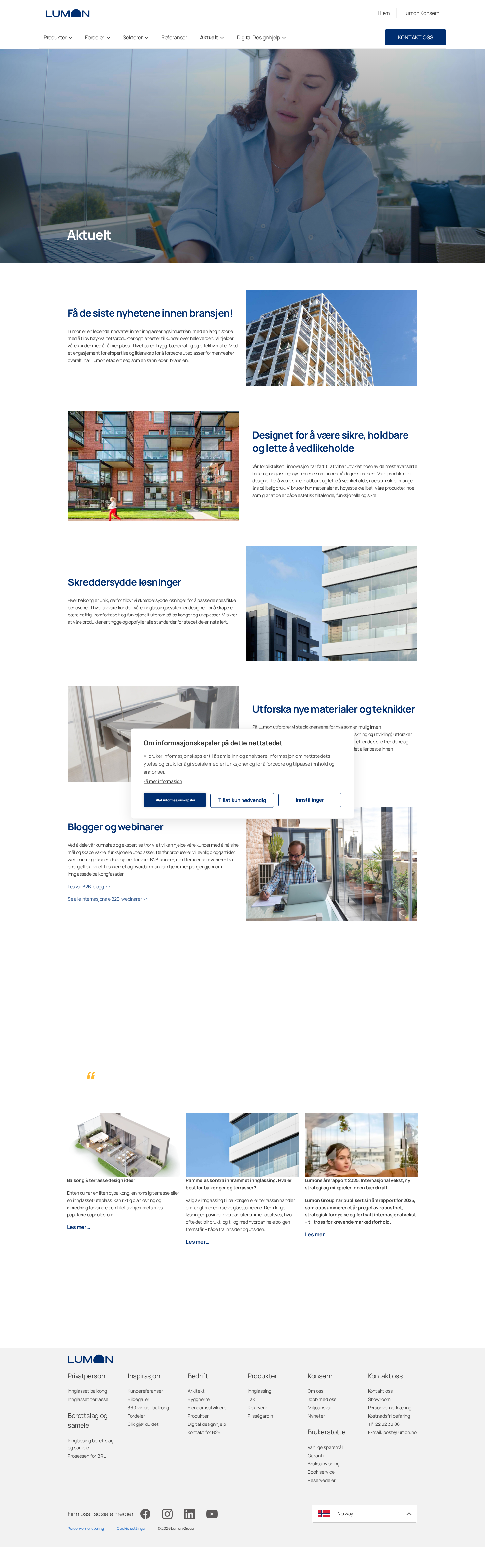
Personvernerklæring (389, 1407)
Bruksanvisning (324, 1463)
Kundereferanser (145, 1391)
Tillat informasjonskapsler (174, 800)
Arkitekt (196, 1391)
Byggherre (199, 1399)
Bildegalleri (139, 1399)
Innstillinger (310, 799)
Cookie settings (130, 1528)
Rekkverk (257, 1407)
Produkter (198, 1416)
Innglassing (259, 1391)
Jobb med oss (322, 1399)
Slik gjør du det (143, 1424)
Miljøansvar (320, 1407)
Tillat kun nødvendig (242, 800)
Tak (251, 1399)
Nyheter (316, 1416)
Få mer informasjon (163, 781)
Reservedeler (322, 1480)
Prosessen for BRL (87, 1456)
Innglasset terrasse (88, 1399)
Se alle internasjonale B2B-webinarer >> (108, 899)
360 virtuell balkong (148, 1407)
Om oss (315, 1391)
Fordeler (136, 1416)
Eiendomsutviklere (207, 1407)
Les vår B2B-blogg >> (89, 886)
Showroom (379, 1399)
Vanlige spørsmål (325, 1447)
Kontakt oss (415, 37)
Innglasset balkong (87, 1391)
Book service (321, 1472)
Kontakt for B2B (204, 1432)
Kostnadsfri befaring (389, 1416)
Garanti (316, 1455)
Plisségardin (260, 1416)
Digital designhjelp (207, 1424)
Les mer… (78, 1227)
